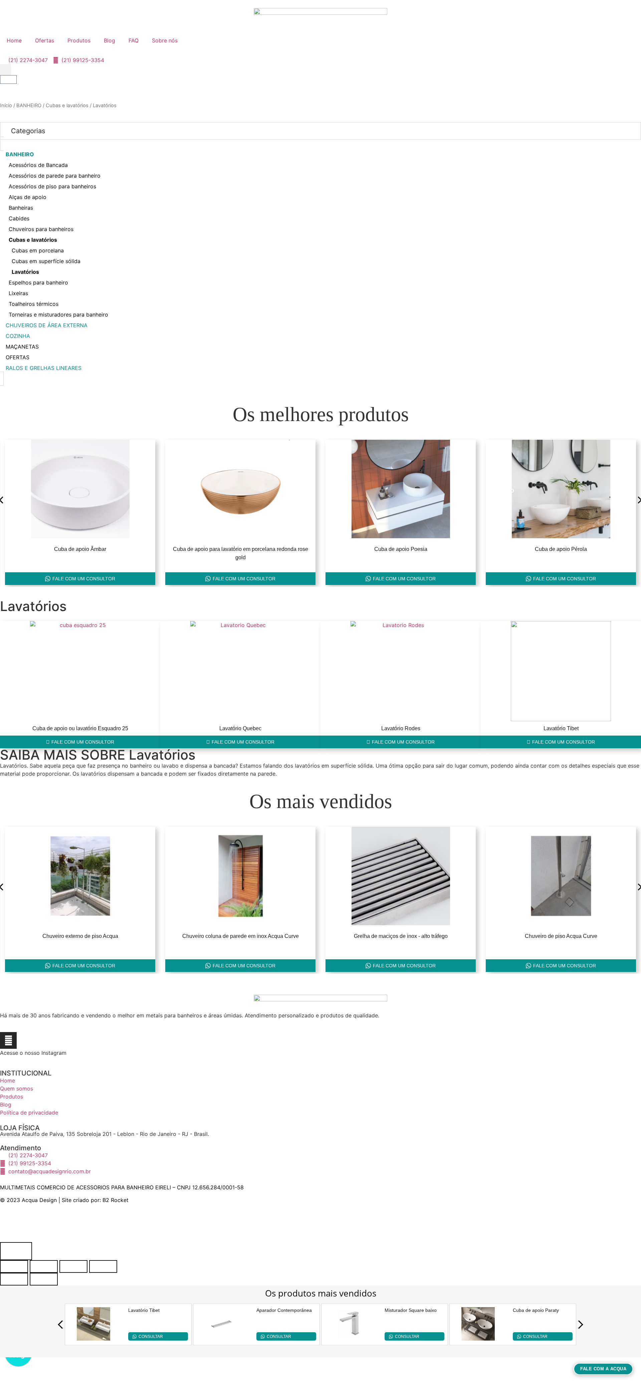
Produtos (78, 40)
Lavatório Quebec (240, 728)
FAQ (134, 40)
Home (14, 40)
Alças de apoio (27, 197)
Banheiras (21, 207)
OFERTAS (17, 357)
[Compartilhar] (73, 1266)
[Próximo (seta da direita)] (44, 1279)
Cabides (19, 218)
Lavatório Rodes (400, 728)
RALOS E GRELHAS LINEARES (43, 368)
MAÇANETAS (22, 346)
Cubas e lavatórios (67, 106)
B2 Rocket (115, 1200)
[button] (5, 69)
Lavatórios (25, 271)
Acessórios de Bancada (38, 165)
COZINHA (18, 336)
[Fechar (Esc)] (103, 1266)
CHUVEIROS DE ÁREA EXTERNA (46, 325)
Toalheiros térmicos (33, 304)
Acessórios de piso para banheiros (52, 186)
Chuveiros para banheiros (41, 229)
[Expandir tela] (44, 1266)
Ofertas (44, 40)
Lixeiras (18, 293)
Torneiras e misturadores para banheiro (58, 314)
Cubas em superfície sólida (46, 261)
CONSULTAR (151, 1336)
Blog (109, 40)
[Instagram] (8, 1040)
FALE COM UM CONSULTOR (83, 578)
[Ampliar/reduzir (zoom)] (14, 1266)
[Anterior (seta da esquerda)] (14, 1279)
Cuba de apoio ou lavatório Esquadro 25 (80, 728)
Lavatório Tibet (561, 728)
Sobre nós (165, 40)
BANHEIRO (28, 106)
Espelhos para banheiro (38, 282)
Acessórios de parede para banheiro (54, 175)
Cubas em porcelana (38, 250)
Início (6, 106)
